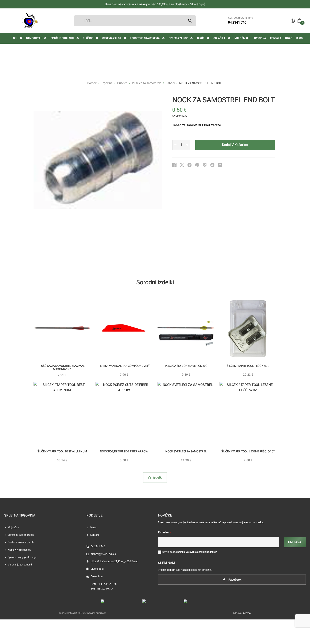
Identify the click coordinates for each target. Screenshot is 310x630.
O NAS (288, 38)
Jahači (170, 83)
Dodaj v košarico (235, 145)
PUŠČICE (88, 38)
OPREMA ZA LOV (178, 38)
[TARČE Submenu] (208, 38)
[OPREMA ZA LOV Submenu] (192, 38)
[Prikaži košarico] (299, 20)
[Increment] (187, 145)
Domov (92, 83)
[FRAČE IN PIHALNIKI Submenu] (78, 38)
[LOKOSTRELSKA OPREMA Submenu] (164, 38)
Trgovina (107, 83)
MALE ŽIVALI (242, 38)
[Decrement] (175, 145)
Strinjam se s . (189, 551)
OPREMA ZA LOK (111, 38)
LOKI (14, 38)
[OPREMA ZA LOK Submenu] (125, 38)
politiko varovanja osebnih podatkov (197, 551)
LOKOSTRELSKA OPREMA (145, 38)
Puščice (122, 83)
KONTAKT (275, 38)
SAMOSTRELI (33, 38)
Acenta (247, 613)
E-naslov (164, 532)
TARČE (200, 38)
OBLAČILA (219, 38)
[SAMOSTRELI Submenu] (46, 38)
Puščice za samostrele (146, 83)
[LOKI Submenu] (21, 38)
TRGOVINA (260, 38)
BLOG (299, 38)
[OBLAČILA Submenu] (229, 38)
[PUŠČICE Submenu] (97, 38)
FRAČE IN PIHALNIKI (62, 38)
